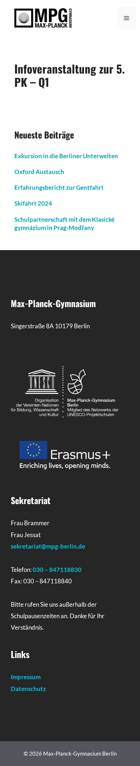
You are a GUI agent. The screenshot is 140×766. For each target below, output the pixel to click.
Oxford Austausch (39, 171)
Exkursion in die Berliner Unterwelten (66, 156)
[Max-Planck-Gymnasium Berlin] (43, 17)
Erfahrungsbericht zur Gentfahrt (59, 187)
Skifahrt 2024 (33, 203)
